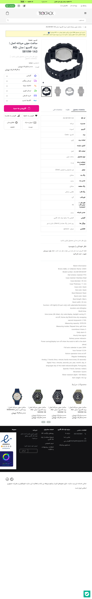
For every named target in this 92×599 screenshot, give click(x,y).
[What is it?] (49, 33)
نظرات (67, 110)
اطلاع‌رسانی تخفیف (11, 124)
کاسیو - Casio (32, 40)
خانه (85, 27)
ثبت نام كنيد (77, 254)
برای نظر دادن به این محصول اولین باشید (24, 56)
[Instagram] (7, 479)
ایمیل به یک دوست (29, 124)
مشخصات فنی (57, 110)
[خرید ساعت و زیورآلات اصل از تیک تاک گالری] (46, 13)
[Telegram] (11, 479)
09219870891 (78, 434)
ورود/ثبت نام (73, 6)
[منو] (85, 13)
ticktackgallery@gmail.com (77, 441)
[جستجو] (8, 20)
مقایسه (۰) (63, 6)
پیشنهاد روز (83, 6)
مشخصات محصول (79, 110)
